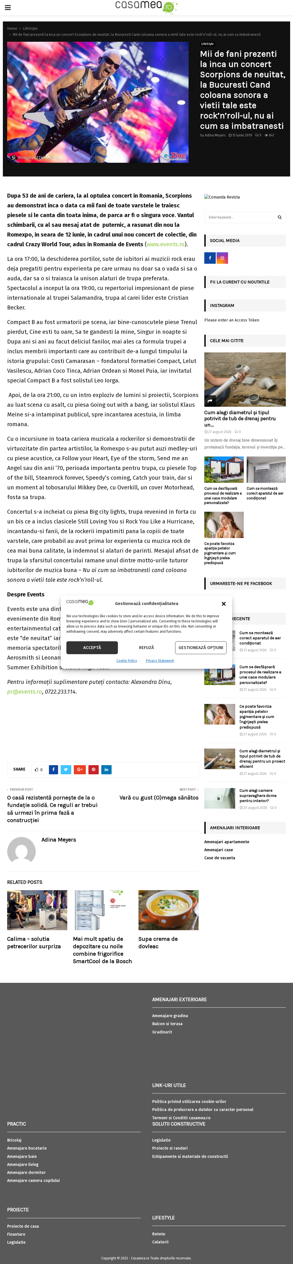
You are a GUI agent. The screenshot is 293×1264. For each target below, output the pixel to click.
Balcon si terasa (167, 1023)
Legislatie (16, 1242)
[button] (224, 604)
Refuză (146, 647)
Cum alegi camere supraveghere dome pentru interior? (257, 795)
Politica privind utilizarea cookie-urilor (189, 1101)
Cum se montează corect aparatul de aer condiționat (265, 493)
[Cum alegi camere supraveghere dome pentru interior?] (219, 798)
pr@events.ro (24, 691)
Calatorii (160, 1242)
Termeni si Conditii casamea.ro (181, 1118)
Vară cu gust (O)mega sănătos (159, 797)
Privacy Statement (160, 661)
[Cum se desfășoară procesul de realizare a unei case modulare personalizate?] (224, 470)
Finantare (16, 1234)
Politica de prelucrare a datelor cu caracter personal (202, 1109)
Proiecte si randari (170, 1148)
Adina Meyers (215, 135)
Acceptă (92, 647)
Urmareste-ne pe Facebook (241, 583)
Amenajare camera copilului (33, 1180)
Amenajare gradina (170, 1015)
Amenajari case (218, 850)
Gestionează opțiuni (201, 647)
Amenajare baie (22, 1156)
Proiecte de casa (23, 1226)
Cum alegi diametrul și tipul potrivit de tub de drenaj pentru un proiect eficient (262, 759)
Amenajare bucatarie (27, 1148)
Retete (158, 1234)
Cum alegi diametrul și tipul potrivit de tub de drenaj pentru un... (240, 418)
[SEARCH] (280, 217)
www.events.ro (166, 244)
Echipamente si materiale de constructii (190, 1156)
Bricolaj (14, 1140)
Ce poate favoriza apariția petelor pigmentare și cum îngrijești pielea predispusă (220, 553)
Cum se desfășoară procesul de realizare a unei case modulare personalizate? (223, 495)
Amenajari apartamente (226, 842)
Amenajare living (22, 1164)
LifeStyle (207, 44)
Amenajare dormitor (26, 1172)
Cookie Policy (126, 661)
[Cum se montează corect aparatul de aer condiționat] (266, 470)
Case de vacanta (219, 858)
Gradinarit (162, 1032)
